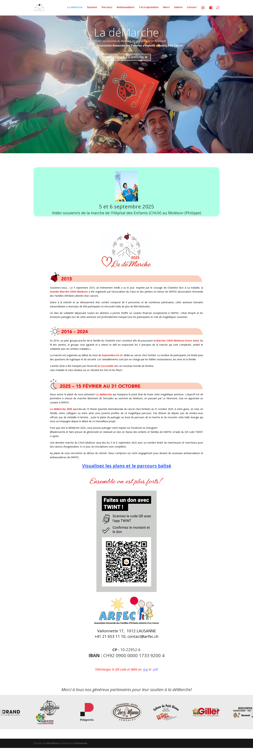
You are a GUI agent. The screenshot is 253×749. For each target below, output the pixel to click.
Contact (192, 7)
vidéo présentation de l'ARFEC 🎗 (126, 57)
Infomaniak (81, 743)
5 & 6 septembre (149, 7)
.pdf (155, 669)
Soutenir (92, 7)
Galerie (178, 7)
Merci (166, 7)
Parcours (107, 7)
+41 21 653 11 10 (110, 636)
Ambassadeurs (125, 7)
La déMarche (74, 7)
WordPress (53, 743)
